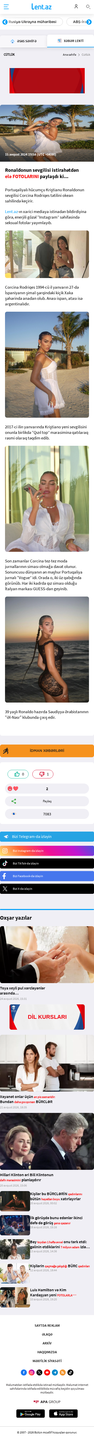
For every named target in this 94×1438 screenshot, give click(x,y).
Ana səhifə (69, 54)
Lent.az (11, 211)
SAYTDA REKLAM (47, 1325)
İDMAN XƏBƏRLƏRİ (47, 751)
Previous (5, 22)
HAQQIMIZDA (47, 1352)
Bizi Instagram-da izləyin (28, 851)
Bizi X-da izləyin (22, 889)
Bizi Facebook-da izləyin (28, 876)
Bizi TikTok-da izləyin (26, 863)
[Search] (88, 6)
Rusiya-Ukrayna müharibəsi (32, 22)
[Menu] (6, 7)
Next (89, 22)
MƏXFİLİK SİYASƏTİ (47, 1361)
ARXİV (47, 1343)
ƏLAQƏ (47, 1334)
